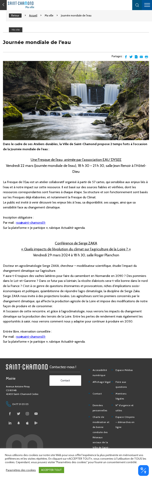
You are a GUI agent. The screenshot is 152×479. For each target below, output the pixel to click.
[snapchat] (19, 423)
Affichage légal (102, 381)
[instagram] (27, 414)
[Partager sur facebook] (125, 56)
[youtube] (36, 414)
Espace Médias (124, 370)
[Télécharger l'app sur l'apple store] (27, 423)
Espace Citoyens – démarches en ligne (125, 422)
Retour (15, 15)
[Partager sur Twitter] (131, 56)
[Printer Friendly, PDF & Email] (136, 56)
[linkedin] (10, 423)
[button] (137, 5)
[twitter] (19, 414)
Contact (97, 393)
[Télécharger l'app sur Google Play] (36, 423)
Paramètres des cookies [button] (21, 470)
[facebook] (10, 414)
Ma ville (29, 7)
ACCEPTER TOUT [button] (51, 469)
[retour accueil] (3, 5)
